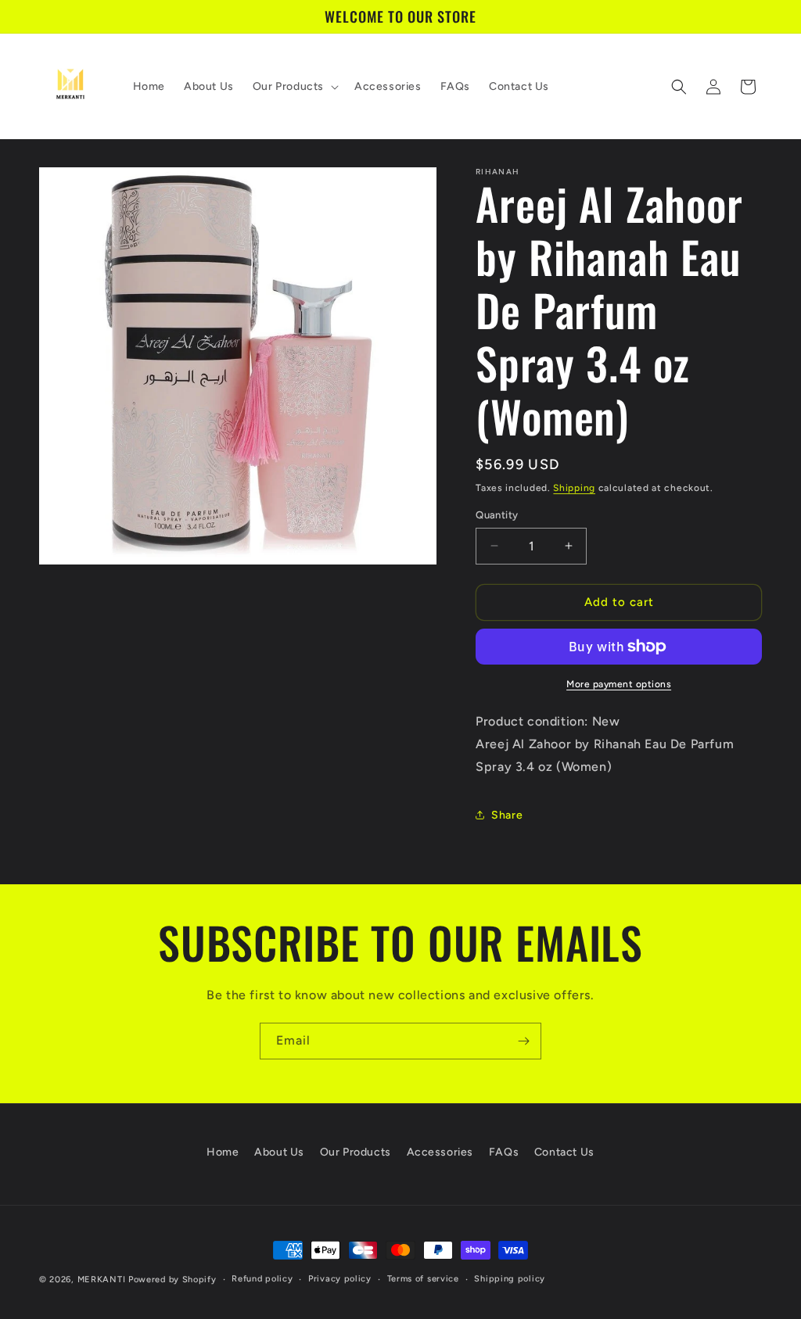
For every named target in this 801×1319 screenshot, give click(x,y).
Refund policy (262, 1279)
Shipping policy (509, 1279)
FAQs (504, 1152)
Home (223, 1152)
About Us (279, 1152)
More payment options (618, 684)
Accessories (440, 1152)
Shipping (574, 487)
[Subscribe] (523, 1041)
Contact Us (564, 1152)
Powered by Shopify (172, 1279)
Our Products (355, 1152)
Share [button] (507, 815)
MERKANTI (101, 1279)
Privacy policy (340, 1279)
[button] (294, 86)
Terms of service (423, 1279)
